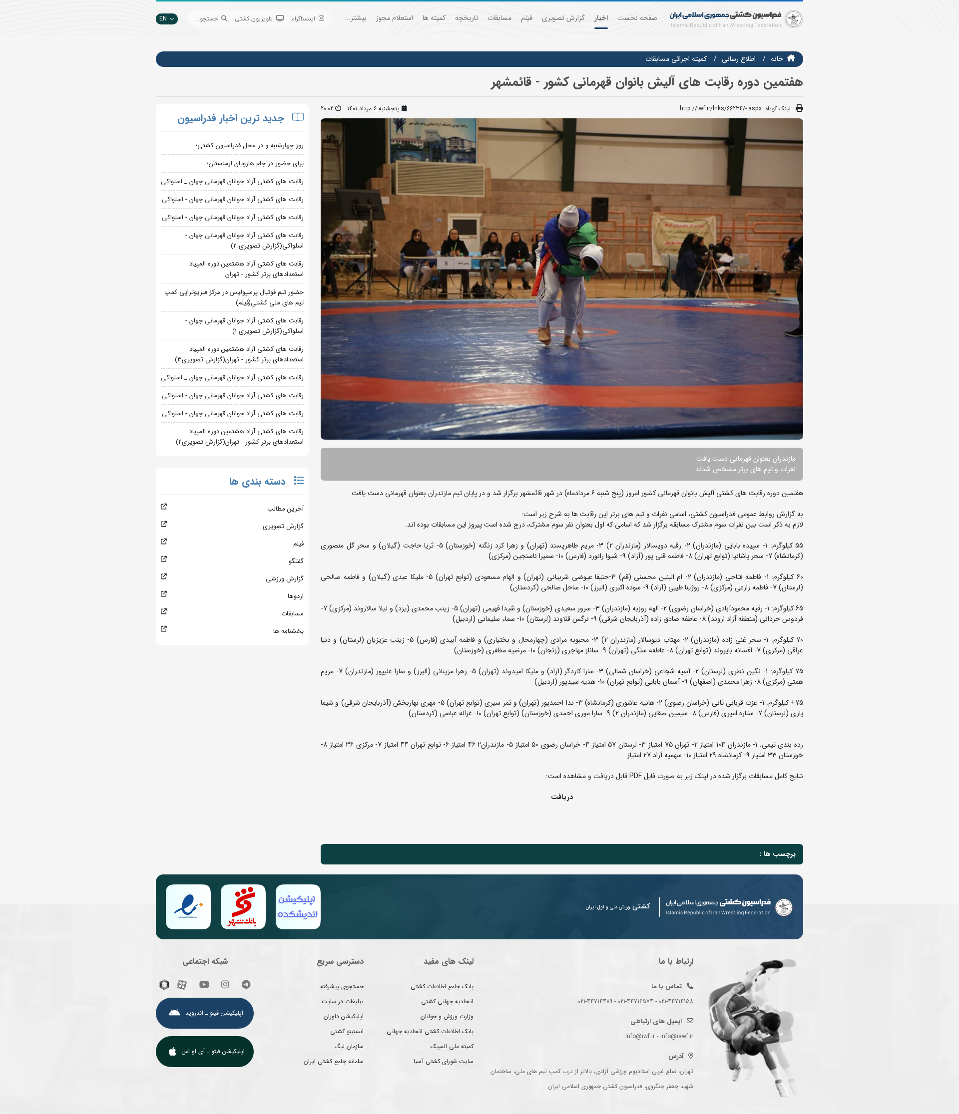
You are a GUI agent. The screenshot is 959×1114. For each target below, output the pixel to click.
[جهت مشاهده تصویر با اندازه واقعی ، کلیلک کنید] (562, 278)
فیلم (526, 17)
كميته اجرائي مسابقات (676, 58)
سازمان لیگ (349, 1046)
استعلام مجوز (394, 17)
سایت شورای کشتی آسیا (444, 1061)
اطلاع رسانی (739, 58)
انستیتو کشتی (347, 1031)
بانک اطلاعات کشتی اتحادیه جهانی (430, 1031)
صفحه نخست (637, 17)
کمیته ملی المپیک (452, 1046)
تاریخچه (466, 17)
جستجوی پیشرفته (342, 986)
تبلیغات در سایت (343, 1001)
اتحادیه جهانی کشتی (447, 1001)
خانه (777, 58)
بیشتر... (356, 17)
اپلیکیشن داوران (344, 1016)
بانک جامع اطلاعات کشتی (442, 986)
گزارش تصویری (563, 17)
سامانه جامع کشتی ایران (334, 1061)
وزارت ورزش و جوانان (447, 1016)
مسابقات (499, 17)
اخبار (601, 17)
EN (163, 18)
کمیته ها (434, 17)
